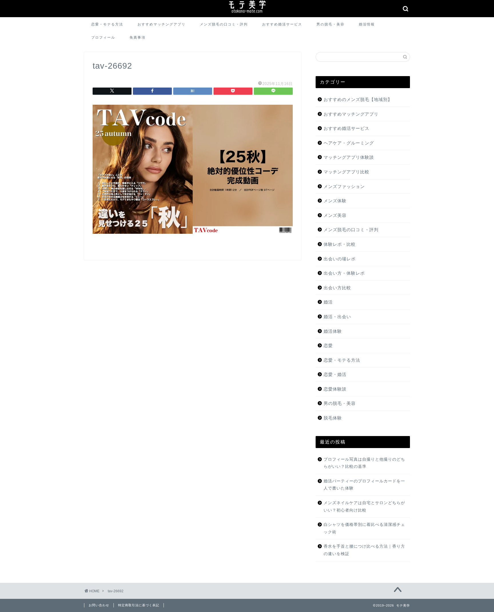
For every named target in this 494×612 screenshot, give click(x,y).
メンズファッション (344, 186)
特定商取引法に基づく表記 (138, 605)
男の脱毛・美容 (330, 24)
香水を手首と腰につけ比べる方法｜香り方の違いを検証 (364, 550)
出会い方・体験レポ (344, 273)
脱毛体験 (333, 417)
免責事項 (138, 37)
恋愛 (328, 345)
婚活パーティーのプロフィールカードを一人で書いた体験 (364, 485)
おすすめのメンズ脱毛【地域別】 (358, 99)
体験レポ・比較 (340, 244)
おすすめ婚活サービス (282, 24)
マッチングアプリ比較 (346, 171)
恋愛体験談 (335, 389)
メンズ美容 (335, 215)
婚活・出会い (337, 316)
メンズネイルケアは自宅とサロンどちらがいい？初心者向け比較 (364, 506)
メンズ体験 (335, 200)
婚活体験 (333, 331)
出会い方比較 (337, 287)
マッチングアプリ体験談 (349, 157)
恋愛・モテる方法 (107, 24)
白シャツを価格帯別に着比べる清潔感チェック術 (364, 528)
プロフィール (103, 37)
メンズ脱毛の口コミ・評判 (224, 24)
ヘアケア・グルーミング (349, 142)
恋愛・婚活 (335, 374)
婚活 (328, 302)
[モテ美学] (247, 13)
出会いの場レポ (340, 258)
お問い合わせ (99, 605)
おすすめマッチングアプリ (162, 24)
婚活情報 (367, 24)
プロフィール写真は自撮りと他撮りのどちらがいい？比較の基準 (364, 463)
